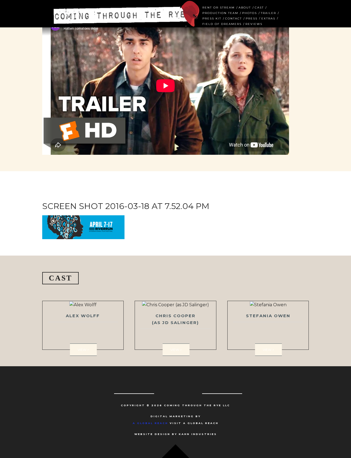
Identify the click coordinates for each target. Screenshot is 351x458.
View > (83, 350)
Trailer (268, 12)
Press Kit (211, 18)
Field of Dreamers (222, 23)
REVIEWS (253, 23)
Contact (233, 18)
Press (251, 18)
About (245, 7)
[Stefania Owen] (268, 325)
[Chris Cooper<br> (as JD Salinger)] (175, 325)
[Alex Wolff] (83, 325)
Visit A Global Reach (176, 423)
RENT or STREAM (218, 7)
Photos (249, 12)
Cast (259, 7)
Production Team (220, 12)
